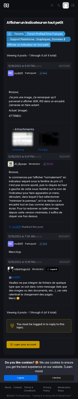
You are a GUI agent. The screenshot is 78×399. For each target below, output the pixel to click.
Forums (19, 33)
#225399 (64, 65)
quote (38, 66)
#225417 (64, 261)
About (8, 387)
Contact (17, 387)
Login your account (25, 344)
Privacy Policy (47, 389)
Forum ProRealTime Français (45, 33)
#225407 (64, 236)
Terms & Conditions (30, 389)
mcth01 (16, 226)
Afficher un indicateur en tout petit (28, 44)
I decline (56, 377)
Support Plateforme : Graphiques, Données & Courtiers (37, 40)
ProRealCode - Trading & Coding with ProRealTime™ (43, 395)
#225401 (64, 156)
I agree (20, 377)
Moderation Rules (64, 389)
